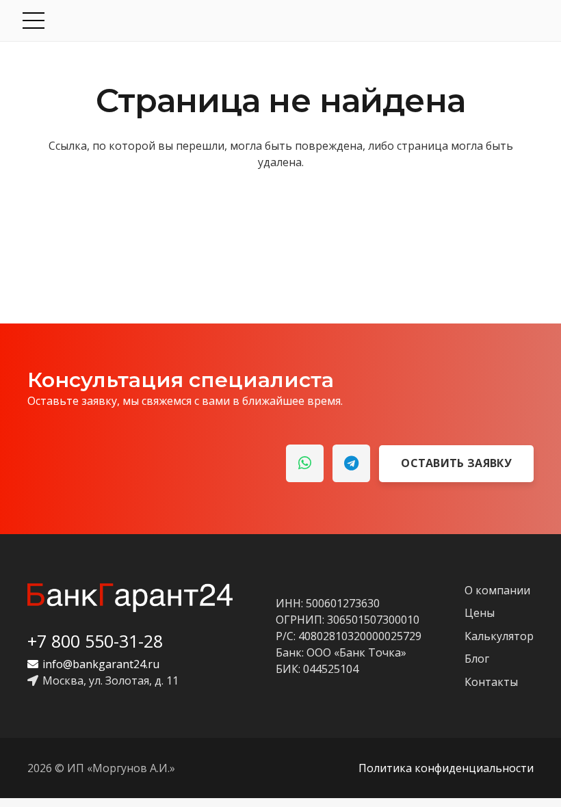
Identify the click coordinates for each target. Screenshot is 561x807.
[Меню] (282, 20)
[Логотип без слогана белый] (130, 597)
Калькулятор (499, 636)
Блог (477, 658)
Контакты (491, 681)
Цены (480, 612)
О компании (497, 590)
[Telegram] (351, 463)
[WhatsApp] (305, 463)
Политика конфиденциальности (446, 768)
